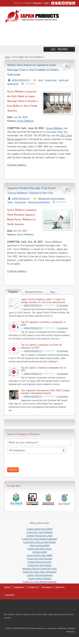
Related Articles (34, 291)
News (40, 80)
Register (37, 3)
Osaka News (51, 80)
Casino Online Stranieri (39, 578)
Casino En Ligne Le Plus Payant (39, 542)
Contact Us (32, 587)
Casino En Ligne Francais (40, 532)
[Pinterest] (70, 3)
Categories (18, 587)
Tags (52, 291)
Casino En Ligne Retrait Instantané (39, 539)
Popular (13, 291)
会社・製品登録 (59, 49)
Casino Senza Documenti (39, 575)
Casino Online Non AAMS (39, 529)
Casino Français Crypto (39, 562)
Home (7, 57)
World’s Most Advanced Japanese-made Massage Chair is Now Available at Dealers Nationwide (33, 69)
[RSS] (52, 3)
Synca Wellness (25, 120)
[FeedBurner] (73, 3)
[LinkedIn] (66, 3)
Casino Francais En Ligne (40, 535)
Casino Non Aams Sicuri (39, 549)
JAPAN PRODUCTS (21, 80)
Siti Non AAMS (39, 552)
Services (10, 595)
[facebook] (59, 3)
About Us (59, 587)
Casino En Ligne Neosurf (39, 558)
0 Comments (62, 305)
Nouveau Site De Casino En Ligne (39, 568)
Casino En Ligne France (39, 565)
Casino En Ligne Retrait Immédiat (39, 582)
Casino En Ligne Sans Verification (40, 572)
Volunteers (47, 587)
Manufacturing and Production (51, 198)
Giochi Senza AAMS (40, 545)
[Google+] (56, 3)
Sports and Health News (39, 202)
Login (46, 3)
